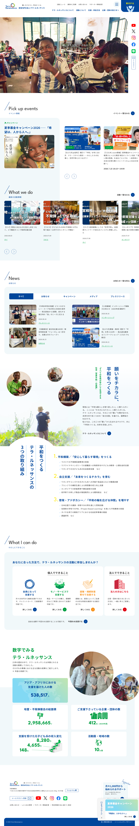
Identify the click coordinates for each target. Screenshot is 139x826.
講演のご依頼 (72, 4)
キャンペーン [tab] (69, 296)
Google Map (71, 790)
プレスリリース (44, 323)
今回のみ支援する (75, 621)
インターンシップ (108, 317)
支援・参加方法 (94, 10)
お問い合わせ (83, 4)
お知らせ (42, 343)
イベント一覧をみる (121, 113)
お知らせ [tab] (45, 296)
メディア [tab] (94, 296)
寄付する (130, 3)
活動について (81, 10)
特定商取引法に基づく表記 (61, 805)
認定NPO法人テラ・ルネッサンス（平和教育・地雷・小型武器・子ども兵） (25, 6)
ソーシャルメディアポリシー (124, 822)
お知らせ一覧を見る (121, 280)
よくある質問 (27, 805)
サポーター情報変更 (96, 4)
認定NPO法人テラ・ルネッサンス (26, 783)
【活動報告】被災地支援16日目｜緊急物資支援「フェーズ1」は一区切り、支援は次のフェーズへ (52, 332)
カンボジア (126, 240)
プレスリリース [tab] (118, 296)
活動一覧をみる (123, 194)
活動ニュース (61, 4)
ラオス (45, 240)
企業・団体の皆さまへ (110, 10)
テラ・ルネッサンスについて (63, 10)
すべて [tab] (21, 296)
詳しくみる (27, 609)
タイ (6, 240)
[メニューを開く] (116, 4)
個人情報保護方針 (106, 822)
